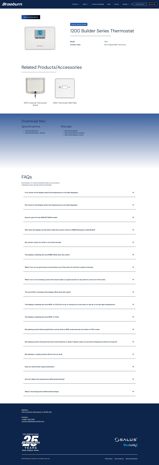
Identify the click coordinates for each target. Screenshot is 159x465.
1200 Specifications (31, 131)
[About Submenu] (88, 4)
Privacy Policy (109, 458)
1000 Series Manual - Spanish (74, 133)
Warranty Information (131, 458)
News (109, 4)
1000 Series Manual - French (74, 135)
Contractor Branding (98, 4)
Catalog (125, 4)
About (85, 4)
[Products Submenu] (79, 4)
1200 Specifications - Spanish (35, 133)
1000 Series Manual (71, 131)
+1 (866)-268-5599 (28, 419)
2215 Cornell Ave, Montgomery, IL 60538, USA (37, 412)
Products (75, 4)
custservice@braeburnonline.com (33, 421)
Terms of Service (119, 458)
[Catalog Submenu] (129, 4)
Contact (116, 4)
